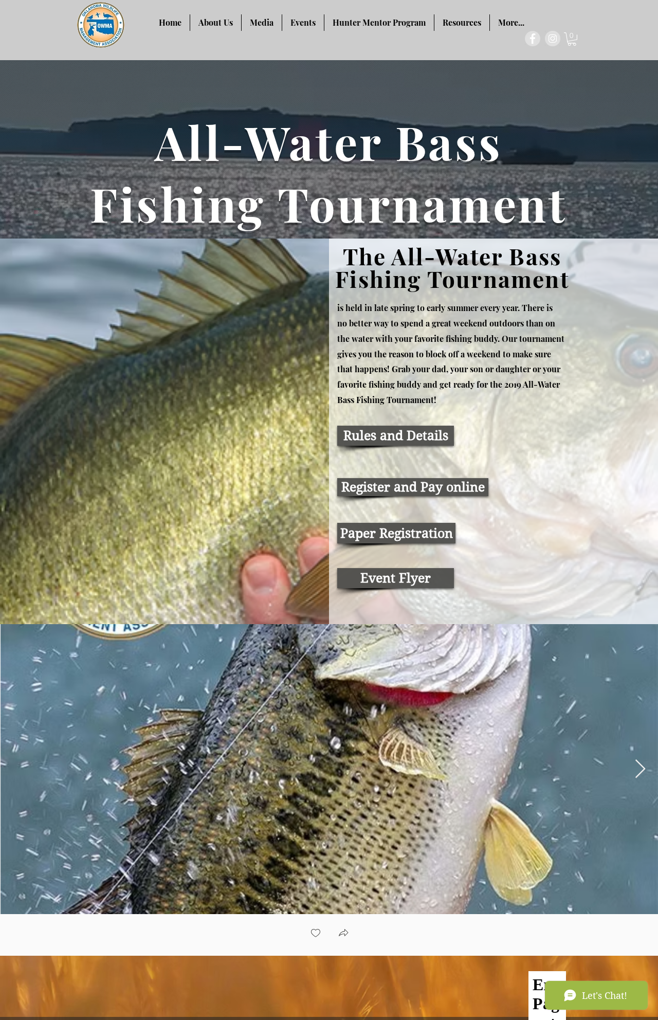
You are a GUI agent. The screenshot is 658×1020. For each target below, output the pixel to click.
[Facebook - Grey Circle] (532, 38)
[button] (572, 39)
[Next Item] (640, 769)
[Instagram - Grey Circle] (552, 38)
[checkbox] (315, 933)
